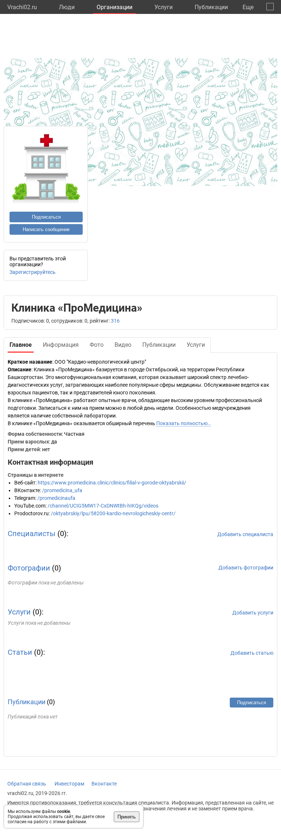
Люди (67, 7)
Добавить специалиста (245, 534)
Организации (114, 7)
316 (115, 321)
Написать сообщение (46, 229)
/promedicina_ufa (62, 490)
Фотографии (29, 568)
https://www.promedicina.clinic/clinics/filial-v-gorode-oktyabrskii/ (112, 483)
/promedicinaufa (56, 498)
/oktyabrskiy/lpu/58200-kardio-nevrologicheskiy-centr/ (113, 513)
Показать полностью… (183, 423)
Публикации (211, 7)
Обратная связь (26, 784)
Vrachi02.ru (22, 7)
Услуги (163, 7)
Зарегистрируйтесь (33, 272)
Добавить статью (252, 653)
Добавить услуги (252, 613)
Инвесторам (69, 784)
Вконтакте (104, 784)
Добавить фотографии (245, 568)
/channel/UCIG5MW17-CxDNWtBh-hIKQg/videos (103, 506)
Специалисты (32, 533)
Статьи (20, 652)
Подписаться (46, 217)
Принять (126, 817)
